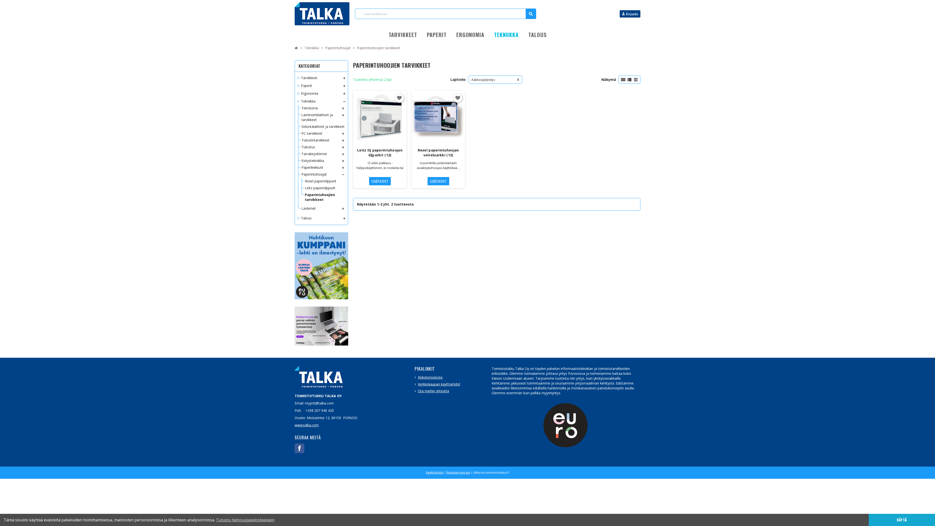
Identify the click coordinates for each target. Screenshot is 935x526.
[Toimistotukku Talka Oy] (322, 13)
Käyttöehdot (434, 472)
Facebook (299, 448)
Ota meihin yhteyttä (433, 391)
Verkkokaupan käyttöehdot (439, 384)
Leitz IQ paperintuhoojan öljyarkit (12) (379, 152)
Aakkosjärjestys (483, 79)
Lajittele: (458, 79)
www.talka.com (307, 425)
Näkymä (608, 79)
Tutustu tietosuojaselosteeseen (245, 520)
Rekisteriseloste (430, 377)
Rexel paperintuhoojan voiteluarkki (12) (438, 152)
